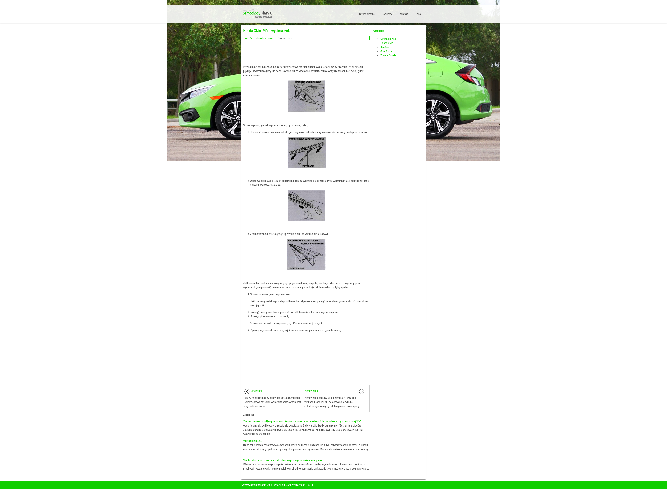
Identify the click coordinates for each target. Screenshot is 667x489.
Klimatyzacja (311, 390)
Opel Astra (386, 51)
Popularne (387, 14)
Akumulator (257, 390)
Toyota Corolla (388, 55)
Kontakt (404, 14)
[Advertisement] (306, 51)
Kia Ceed (385, 47)
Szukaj (418, 14)
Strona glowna (367, 14)
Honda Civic (249, 38)
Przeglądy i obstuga (266, 38)
